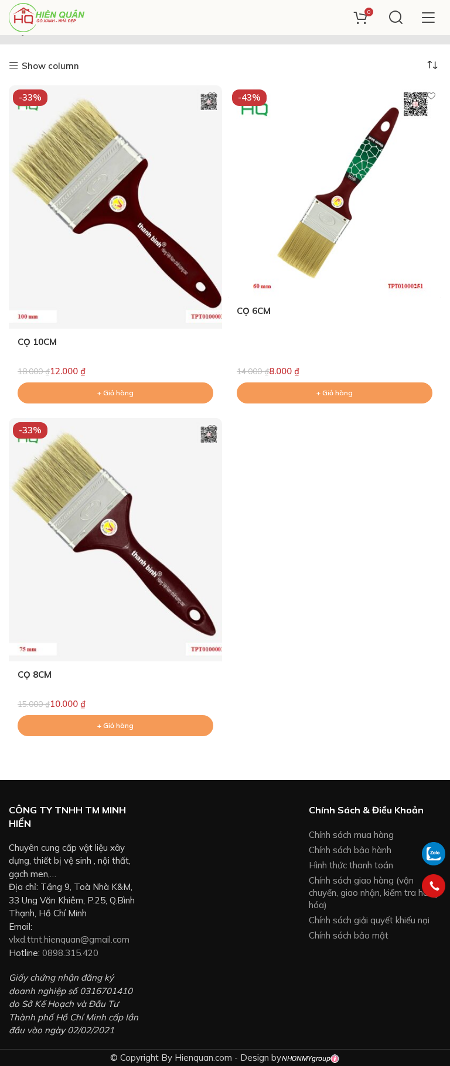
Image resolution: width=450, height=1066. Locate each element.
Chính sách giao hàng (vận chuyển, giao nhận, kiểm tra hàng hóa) (373, 892)
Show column (50, 66)
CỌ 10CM (37, 341)
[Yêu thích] (212, 95)
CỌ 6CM (254, 310)
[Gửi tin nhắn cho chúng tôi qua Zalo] (433, 852)
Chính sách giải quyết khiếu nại (369, 920)
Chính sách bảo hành (350, 849)
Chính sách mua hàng (351, 834)
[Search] (396, 17)
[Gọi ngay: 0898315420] (433, 886)
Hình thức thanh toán (351, 865)
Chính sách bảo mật (348, 935)
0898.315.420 (70, 952)
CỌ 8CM (35, 674)
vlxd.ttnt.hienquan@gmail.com (69, 939)
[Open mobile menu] (428, 17)
